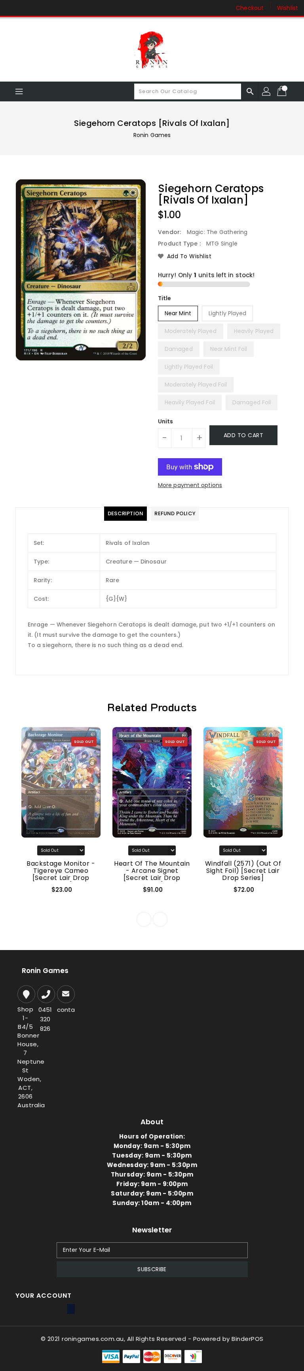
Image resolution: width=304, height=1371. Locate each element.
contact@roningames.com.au (65, 1009)
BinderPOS (248, 1339)
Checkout (250, 8)
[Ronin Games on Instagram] (28, 8)
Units (165, 421)
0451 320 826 (45, 1019)
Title (164, 298)
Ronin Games (152, 135)
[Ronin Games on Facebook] (13, 8)
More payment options (190, 485)
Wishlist (287, 8)
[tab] (125, 514)
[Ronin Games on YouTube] (43, 8)
